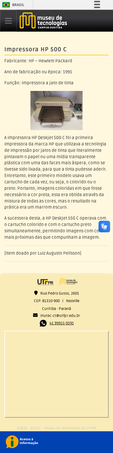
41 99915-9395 (62, 323)
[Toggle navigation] (8, 21)
